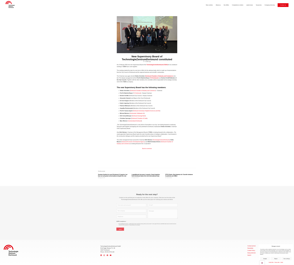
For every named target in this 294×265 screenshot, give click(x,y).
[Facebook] (107, 255)
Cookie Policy (271, 262)
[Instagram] (104, 255)
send (120, 229)
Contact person (251, 246)
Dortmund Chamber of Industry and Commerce (142, 90)
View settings (286, 258)
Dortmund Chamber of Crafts (139, 118)
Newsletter (250, 248)
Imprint (281, 262)
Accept (265, 258)
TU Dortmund (137, 93)
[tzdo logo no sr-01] (10, 4)
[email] (110, 255)
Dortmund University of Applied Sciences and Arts (146, 110)
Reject (275, 258)
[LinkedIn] (101, 255)
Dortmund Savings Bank (138, 115)
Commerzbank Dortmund (134, 121)
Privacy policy (277, 262)
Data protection (251, 253)
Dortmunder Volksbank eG (137, 113)
